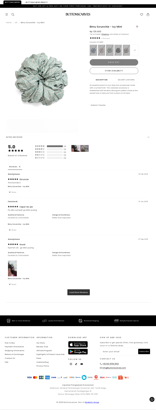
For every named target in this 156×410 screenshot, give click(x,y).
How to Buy (10, 343)
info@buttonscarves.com (114, 368)
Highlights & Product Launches (51, 354)
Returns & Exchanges (14, 354)
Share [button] (13, 192)
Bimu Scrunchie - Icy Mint (18, 186)
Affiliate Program (44, 351)
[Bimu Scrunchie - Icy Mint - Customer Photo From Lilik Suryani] (84, 148)
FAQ (6, 362)
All (16, 22)
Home (8, 22)
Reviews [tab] (13, 166)
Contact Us (10, 358)
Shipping (105, 34)
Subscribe (144, 351)
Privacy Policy (43, 366)
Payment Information (14, 347)
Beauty (37, 2)
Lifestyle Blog (43, 362)
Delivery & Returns (126, 80)
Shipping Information (14, 351)
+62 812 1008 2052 (110, 364)
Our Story (41, 343)
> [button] (78, 292)
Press (39, 358)
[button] (7, 14)
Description (101, 80)
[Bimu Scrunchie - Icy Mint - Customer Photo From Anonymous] (75, 148)
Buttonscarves (12, 2)
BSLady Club (42, 347)
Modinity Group (92, 402)
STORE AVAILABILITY (114, 70)
